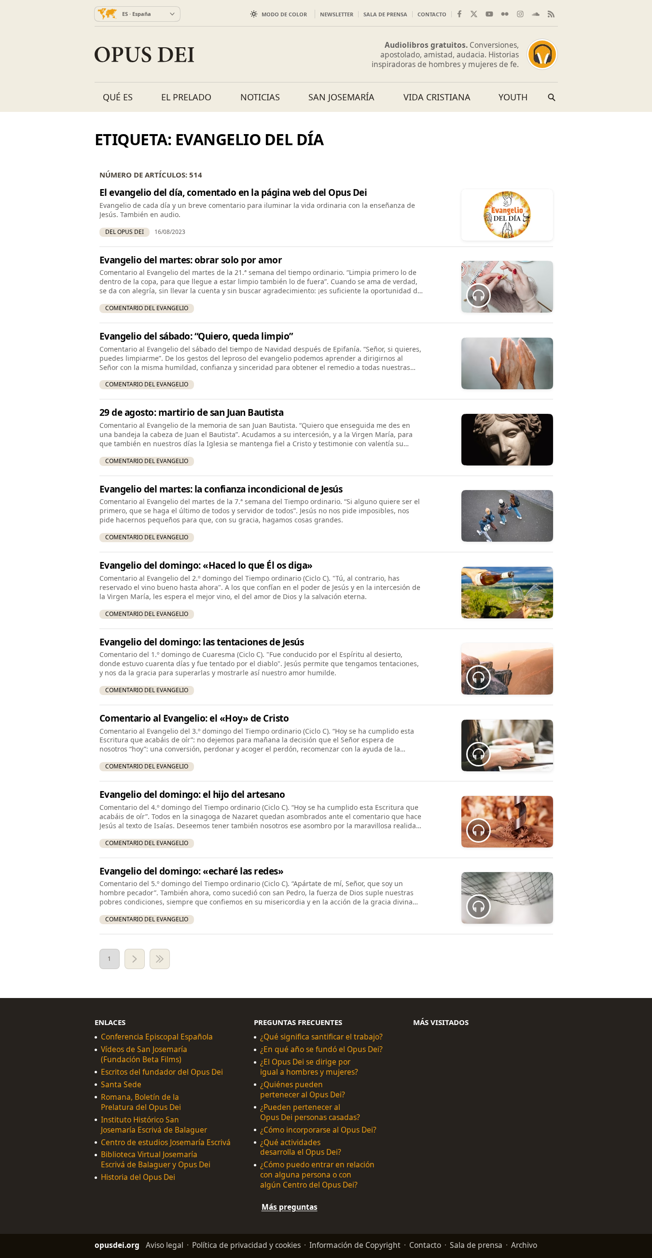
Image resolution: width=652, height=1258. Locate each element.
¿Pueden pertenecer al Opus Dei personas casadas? (310, 1112)
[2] (135, 959)
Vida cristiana (437, 97)
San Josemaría (341, 97)
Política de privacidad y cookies (246, 1245)
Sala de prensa (385, 14)
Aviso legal (164, 1245)
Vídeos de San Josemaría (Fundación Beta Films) (144, 1054)
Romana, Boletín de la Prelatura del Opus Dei (141, 1102)
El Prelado (186, 97)
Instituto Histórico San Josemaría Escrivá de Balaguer (154, 1125)
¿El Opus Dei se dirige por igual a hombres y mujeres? (309, 1067)
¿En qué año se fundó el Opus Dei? (321, 1049)
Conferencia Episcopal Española (157, 1037)
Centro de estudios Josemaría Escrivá (166, 1142)
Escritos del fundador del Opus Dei (162, 1072)
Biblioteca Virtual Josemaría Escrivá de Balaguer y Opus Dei (155, 1159)
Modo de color (284, 14)
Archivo (524, 1245)
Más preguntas (290, 1207)
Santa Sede (121, 1085)
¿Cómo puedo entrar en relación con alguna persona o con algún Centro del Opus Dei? (317, 1175)
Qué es (118, 97)
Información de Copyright (355, 1245)
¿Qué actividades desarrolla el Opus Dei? (300, 1147)
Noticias (260, 97)
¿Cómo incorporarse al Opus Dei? (318, 1130)
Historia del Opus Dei (138, 1177)
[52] (160, 959)
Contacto (431, 14)
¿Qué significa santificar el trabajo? (321, 1037)
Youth (513, 97)
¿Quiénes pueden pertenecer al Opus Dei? (302, 1090)
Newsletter (336, 14)
